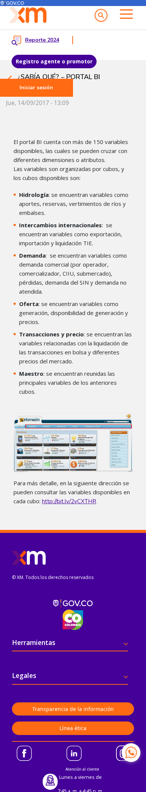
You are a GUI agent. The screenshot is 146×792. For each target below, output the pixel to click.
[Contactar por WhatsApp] (131, 752)
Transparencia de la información (73, 708)
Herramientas (33, 642)
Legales (24, 675)
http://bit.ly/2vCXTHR (69, 501)
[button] (101, 15)
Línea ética (73, 728)
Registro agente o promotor (54, 61)
